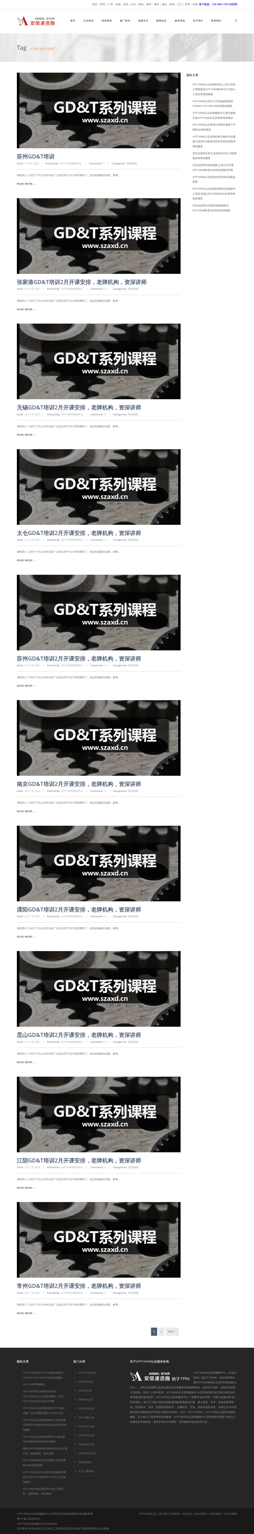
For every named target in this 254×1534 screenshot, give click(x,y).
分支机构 (104, 1528)
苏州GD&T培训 (36, 156)
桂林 (195, 4)
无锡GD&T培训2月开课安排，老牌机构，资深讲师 (79, 407)
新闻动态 (161, 20)
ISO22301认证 (86, 1426)
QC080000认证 (86, 1453)
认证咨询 (88, 20)
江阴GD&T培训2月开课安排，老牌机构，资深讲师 (79, 1160)
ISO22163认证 (86, 1408)
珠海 (172, 4)
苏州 (102, 4)
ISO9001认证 (85, 1381)
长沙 (133, 4)
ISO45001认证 (86, 1444)
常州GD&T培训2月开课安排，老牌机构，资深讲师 (79, 1285)
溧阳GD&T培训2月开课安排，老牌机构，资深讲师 (79, 909)
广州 (110, 4)
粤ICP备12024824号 (28, 1518)
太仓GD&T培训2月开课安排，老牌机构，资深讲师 (79, 533)
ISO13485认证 (86, 1417)
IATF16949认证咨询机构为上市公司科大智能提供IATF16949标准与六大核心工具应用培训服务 (214, 89)
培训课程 (107, 20)
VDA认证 (187, 1513)
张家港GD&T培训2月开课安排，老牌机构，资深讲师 (82, 282)
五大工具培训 (86, 1471)
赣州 (148, 4)
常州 (187, 4)
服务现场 (180, 20)
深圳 (94, 4)
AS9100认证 (85, 1390)
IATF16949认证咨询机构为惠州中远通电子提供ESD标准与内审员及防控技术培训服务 (214, 141)
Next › (172, 1331)
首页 (72, 20)
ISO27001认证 (86, 1435)
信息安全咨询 (72, 1528)
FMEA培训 (215, 1513)
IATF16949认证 (87, 1372)
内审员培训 (84, 1462)
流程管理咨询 (89, 1528)
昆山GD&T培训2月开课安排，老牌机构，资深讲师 (79, 1034)
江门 (179, 4)
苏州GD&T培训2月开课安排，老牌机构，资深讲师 (79, 658)
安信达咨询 (35, 1528)
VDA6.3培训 (230, 1513)
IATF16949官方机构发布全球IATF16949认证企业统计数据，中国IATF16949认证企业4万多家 (43, 1396)
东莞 (125, 4)
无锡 (117, 4)
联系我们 (216, 20)
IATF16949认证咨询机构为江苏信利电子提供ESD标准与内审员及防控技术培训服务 (44, 1425)
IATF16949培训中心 (71, 163)
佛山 (164, 4)
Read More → (26, 183)
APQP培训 (201, 1513)
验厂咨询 (125, 20)
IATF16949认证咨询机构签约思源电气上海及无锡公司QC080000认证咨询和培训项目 (214, 193)
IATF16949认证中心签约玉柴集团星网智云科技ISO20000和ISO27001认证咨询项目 (44, 1477)
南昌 (141, 4)
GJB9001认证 (85, 1399)
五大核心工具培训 (53, 1528)
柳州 (156, 4)
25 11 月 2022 (32, 289)
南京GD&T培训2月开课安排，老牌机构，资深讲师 (79, 783)
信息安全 (143, 20)
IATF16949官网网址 (34, 1384)
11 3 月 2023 (32, 163)
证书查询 (22, 1528)
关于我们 (198, 20)
